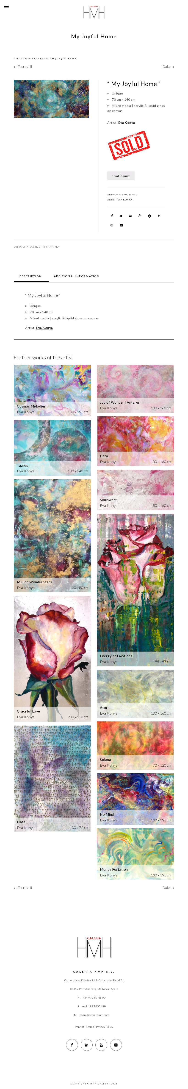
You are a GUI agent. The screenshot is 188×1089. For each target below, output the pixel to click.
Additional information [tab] (77, 276)
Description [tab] (30, 276)
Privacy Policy (104, 1026)
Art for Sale (22, 58)
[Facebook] (72, 1045)
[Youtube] (101, 1045)
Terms (90, 1026)
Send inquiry (121, 175)
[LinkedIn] (86, 1045)
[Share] (111, 216)
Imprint (79, 1026)
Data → (168, 66)
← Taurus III (23, 66)
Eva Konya (41, 58)
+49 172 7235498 (94, 1006)
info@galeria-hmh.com (94, 1015)
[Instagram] (116, 1045)
